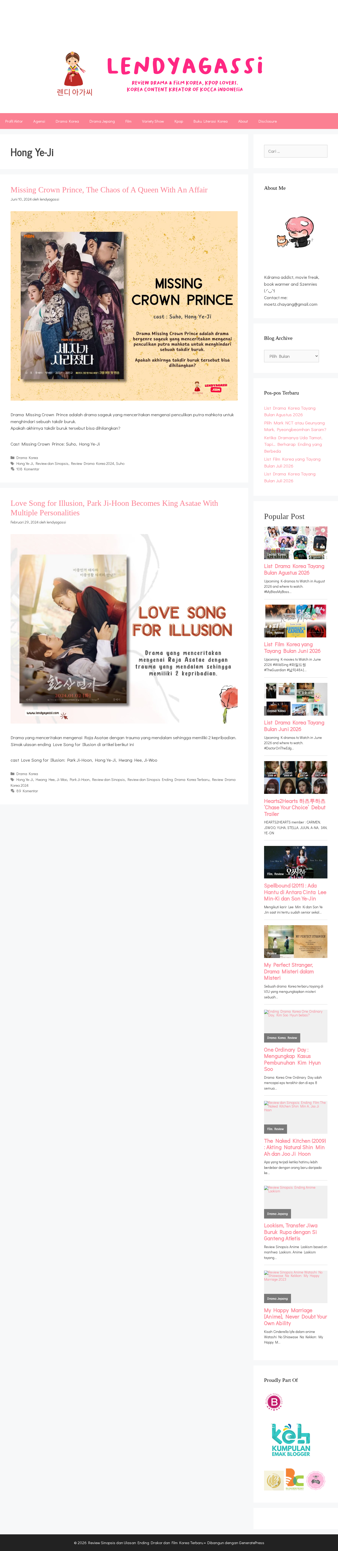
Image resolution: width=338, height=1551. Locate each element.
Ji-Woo (62, 779)
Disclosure (268, 121)
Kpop (179, 121)
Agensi (39, 121)
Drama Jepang (102, 121)
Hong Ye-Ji (24, 463)
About (243, 121)
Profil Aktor (14, 121)
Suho (120, 463)
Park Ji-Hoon (80, 779)
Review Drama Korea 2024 (92, 463)
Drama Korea (67, 121)
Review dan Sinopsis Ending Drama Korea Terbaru (168, 779)
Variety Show (153, 121)
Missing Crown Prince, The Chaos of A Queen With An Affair (109, 189)
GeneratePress (251, 1542)
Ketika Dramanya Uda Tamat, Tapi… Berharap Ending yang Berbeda (293, 444)
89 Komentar (27, 790)
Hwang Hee (45, 779)
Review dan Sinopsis (52, 463)
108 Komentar (27, 468)
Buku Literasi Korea (211, 121)
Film (128, 121)
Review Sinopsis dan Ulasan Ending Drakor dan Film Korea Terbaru (165, 25)
